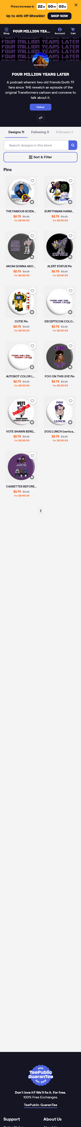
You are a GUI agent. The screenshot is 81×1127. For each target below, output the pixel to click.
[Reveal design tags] (32, 202)
